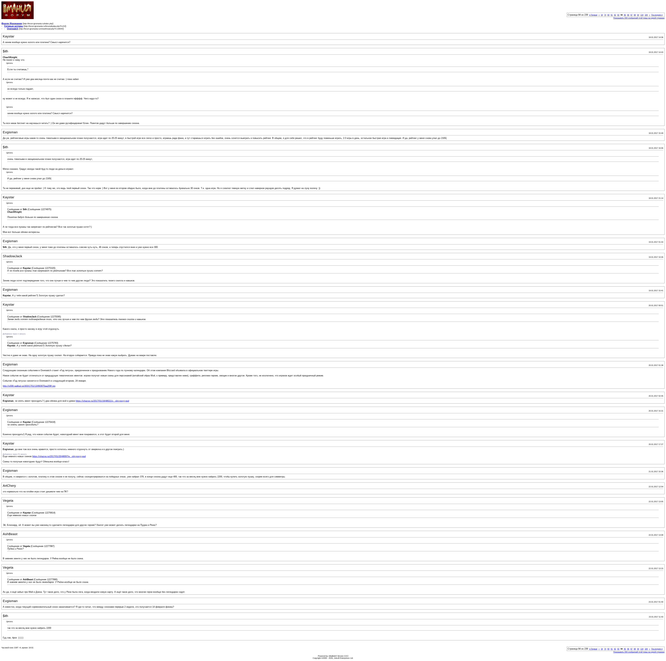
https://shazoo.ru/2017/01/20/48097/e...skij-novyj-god (59, 456)
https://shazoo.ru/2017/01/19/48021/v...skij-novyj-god (102, 401)
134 (641, 15)
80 (608, 15)
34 (602, 15)
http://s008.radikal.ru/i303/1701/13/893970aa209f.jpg (29, 386)
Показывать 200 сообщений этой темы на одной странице (639, 18)
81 (612, 15)
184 (646, 15)
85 (625, 15)
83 (618, 15)
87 (631, 15)
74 (605, 15)
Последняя (657, 15)
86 (628, 15)
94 (638, 15)
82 (615, 15)
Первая (593, 15)
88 (635, 15)
